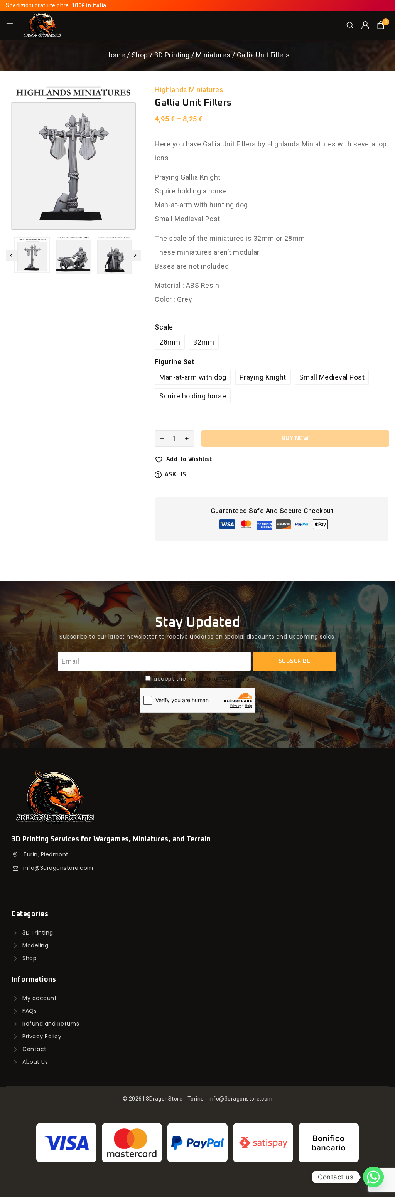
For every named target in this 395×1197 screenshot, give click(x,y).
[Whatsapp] (373, 1177)
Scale (164, 327)
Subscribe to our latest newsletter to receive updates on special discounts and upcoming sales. (197, 637)
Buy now (295, 438)
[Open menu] (10, 25)
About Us (35, 1062)
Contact (34, 1049)
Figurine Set (174, 362)
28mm (169, 342)
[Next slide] (135, 255)
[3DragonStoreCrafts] (42, 25)
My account (39, 998)
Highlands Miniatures (189, 90)
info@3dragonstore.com (58, 868)
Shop (29, 958)
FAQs (29, 1011)
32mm (203, 342)
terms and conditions (219, 679)
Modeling (35, 945)
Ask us (175, 474)
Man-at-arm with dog (192, 377)
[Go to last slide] (11, 255)
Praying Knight (263, 377)
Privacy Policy (41, 1036)
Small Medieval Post (332, 377)
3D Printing (37, 932)
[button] (32, 255)
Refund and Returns (50, 1023)
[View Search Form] (350, 25)
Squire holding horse (192, 396)
